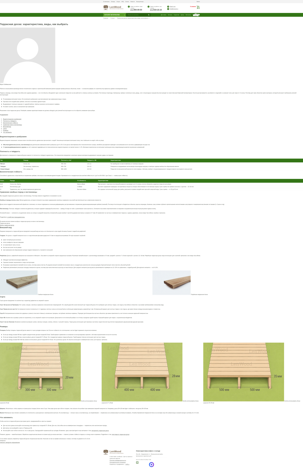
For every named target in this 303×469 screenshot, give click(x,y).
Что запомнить (7, 132)
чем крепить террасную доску (100, 430)
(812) (136, 10)
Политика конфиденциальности (118, 460)
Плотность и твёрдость (9, 121)
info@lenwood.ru (174, 8)
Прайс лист (173, 6)
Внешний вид (7, 126)
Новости (132, 1)
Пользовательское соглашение (118, 462)
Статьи (127, 1)
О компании (106, 1)
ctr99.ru (127, 464)
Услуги (118, 1)
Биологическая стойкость (10, 123)
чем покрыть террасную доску (120, 434)
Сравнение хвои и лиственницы (12, 124)
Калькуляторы (140, 1)
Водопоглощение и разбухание (12, 119)
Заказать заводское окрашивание (10, 442)
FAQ (123, 1)
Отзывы (113, 1)
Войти (198, 1)
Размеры (5, 130)
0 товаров (193, 6)
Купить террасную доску (7, 225)
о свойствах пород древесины (16, 217)
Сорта (5, 128)
